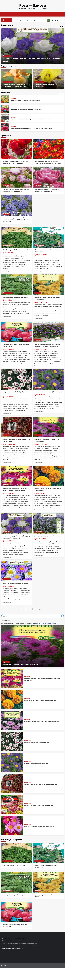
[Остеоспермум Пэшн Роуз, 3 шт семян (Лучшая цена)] (48, 427)
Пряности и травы (7, 245)
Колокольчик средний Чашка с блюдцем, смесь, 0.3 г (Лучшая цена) (16, 537)
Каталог (3, 965)
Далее (40, 609)
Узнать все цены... (7, 271)
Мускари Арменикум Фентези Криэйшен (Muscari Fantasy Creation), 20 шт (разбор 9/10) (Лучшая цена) (16, 219)
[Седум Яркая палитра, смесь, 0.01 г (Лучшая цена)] (12, 804)
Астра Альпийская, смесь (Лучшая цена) (16, 583)
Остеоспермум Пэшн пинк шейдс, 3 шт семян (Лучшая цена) (41, 721)
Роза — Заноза (32, 5)
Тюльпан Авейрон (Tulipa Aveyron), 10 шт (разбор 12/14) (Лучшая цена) (46, 190)
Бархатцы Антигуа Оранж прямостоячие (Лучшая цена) (47, 490)
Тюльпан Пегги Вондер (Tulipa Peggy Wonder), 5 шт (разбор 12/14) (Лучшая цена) (16, 190)
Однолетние (38, 435)
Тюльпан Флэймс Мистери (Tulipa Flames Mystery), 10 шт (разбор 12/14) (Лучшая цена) (47, 162)
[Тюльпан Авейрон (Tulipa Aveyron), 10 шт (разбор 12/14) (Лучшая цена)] (48, 177)
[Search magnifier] (62, 616)
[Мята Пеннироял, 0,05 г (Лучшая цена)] (16, 237)
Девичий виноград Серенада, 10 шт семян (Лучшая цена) (16, 440)
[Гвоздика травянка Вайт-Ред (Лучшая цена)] (16, 379)
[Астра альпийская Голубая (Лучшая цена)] (48, 379)
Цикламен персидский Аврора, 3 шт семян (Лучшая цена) (26, 100)
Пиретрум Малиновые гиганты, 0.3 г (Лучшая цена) (39, 826)
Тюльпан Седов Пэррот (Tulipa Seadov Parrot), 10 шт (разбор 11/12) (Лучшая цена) (16, 162)
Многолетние (6, 387)
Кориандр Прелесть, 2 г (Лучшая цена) (31, 20)
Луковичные (6, 157)
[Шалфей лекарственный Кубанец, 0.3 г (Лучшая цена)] (48, 237)
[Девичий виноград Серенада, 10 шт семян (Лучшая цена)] (16, 427)
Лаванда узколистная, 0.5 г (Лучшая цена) (22, 61)
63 (36, 609)
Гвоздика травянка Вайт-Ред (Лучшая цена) (15, 393)
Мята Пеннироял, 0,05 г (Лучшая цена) (15, 250)
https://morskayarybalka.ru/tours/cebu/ (45, 623)
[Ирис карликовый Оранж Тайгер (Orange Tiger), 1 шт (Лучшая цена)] (16, 79)
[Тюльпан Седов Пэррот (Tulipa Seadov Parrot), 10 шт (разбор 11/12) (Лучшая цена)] (16, 149)
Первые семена (6, 58)
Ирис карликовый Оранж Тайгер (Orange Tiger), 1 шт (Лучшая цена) (14, 85)
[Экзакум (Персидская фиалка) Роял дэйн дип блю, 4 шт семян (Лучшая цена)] (5, 109)
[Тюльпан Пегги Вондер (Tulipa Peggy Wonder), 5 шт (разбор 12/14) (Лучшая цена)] (16, 177)
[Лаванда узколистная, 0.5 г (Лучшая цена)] (32, 46)
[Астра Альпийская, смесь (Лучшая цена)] (16, 571)
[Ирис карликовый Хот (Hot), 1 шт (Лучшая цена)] (48, 79)
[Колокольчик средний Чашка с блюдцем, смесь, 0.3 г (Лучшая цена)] (16, 523)
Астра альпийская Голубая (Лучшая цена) (48, 392)
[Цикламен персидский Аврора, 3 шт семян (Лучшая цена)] (5, 99)
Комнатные (13, 98)
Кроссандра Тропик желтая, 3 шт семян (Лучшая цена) (47, 298)
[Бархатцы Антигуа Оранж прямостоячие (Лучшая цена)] (48, 476)
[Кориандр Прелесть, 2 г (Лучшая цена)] (16, 284)
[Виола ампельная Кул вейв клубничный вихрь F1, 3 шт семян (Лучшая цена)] (16, 476)
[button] (2, 14)
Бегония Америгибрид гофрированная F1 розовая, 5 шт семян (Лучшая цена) (31, 119)
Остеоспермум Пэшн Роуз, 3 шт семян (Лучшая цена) (46, 440)
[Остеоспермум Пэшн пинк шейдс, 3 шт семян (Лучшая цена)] (12, 720)
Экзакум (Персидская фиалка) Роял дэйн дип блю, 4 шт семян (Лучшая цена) (31, 110)
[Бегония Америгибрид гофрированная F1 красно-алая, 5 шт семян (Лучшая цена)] (5, 127)
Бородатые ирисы (7, 82)
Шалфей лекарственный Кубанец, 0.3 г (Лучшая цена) (47, 251)
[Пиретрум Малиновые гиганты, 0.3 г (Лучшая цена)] (12, 825)
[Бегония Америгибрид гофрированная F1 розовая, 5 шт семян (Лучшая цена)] (5, 118)
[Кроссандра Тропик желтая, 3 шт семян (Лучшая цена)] (48, 284)
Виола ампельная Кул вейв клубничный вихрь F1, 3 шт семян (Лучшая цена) (16, 490)
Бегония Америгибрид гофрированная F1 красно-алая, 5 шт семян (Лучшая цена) (33, 128)
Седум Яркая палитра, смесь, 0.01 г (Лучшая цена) (39, 805)
